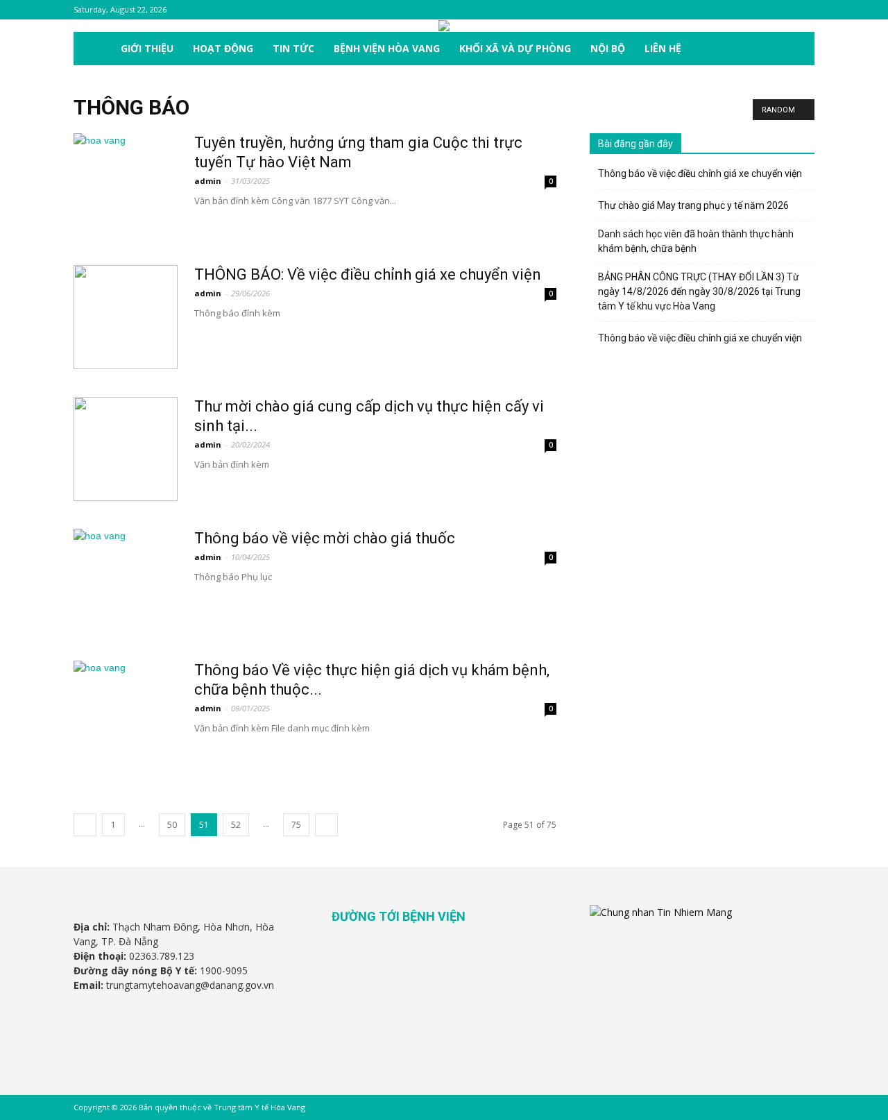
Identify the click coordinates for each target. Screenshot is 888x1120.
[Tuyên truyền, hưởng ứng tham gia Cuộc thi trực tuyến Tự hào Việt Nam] (126, 185)
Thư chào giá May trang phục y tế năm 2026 (693, 205)
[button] (797, 49)
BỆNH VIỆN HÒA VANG (387, 48)
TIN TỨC (293, 48)
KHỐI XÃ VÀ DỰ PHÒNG (515, 48)
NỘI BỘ (607, 48)
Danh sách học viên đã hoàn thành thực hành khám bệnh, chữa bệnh (696, 241)
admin (207, 181)
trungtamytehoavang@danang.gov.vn (190, 985)
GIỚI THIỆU (147, 48)
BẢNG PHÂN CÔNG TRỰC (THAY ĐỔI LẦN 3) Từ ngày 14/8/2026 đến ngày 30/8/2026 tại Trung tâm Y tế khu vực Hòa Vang (699, 291)
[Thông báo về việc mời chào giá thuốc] (126, 581)
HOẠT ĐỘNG (223, 48)
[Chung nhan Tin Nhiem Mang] (661, 912)
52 (236, 825)
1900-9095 (224, 970)
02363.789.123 (161, 955)
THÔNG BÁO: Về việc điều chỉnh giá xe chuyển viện (367, 274)
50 (172, 825)
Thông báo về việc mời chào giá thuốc (324, 538)
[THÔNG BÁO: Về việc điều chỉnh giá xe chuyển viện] (126, 317)
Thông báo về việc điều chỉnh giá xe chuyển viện (700, 173)
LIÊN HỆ (662, 48)
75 (296, 825)
